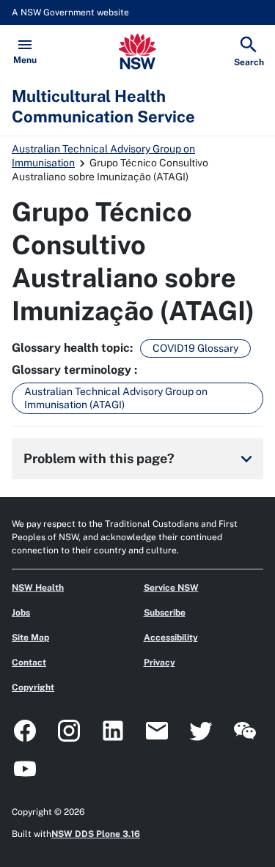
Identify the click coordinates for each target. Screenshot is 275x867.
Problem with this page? (140, 459)
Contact (29, 662)
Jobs (21, 613)
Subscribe (165, 613)
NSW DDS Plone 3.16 (95, 834)
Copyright (33, 687)
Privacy (159, 662)
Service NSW (171, 588)
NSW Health (38, 588)
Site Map (30, 637)
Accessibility (171, 637)
